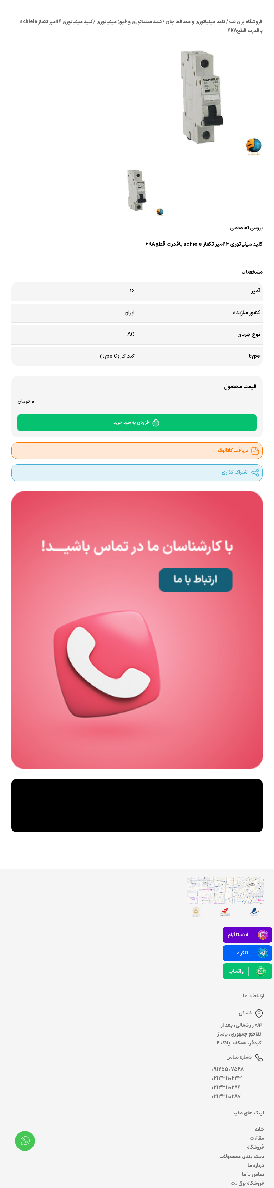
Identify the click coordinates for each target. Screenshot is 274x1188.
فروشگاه (255, 1147)
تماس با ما (253, 1174)
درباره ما (256, 1165)
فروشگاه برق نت (247, 1183)
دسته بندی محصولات (241, 1157)
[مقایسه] (66, 258)
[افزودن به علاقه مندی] (49, 258)
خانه (259, 1129)
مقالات (257, 1138)
